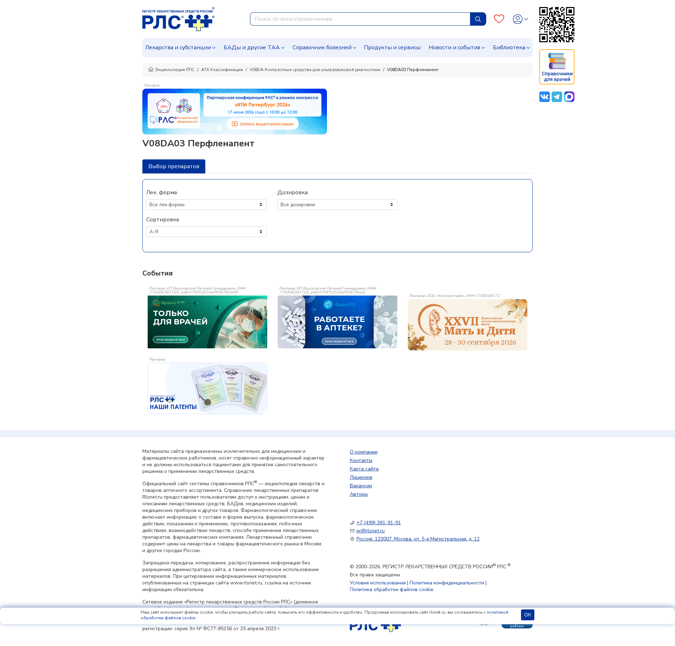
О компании (364, 452)
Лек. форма (161, 192)
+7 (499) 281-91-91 (378, 522)
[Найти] (478, 19)
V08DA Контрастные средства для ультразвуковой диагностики (315, 69)
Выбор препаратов (173, 166)
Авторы (359, 494)
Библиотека (509, 47)
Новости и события (454, 47)
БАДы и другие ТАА (252, 47)
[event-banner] (467, 324)
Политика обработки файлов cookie (391, 589)
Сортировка (162, 219)
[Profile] (520, 19)
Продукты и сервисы (392, 47)
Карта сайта (364, 469)
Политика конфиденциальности (447, 583)
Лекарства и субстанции (178, 47)
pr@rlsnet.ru (370, 530)
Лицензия (361, 477)
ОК (527, 615)
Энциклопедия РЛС (174, 69)
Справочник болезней (322, 47)
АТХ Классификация (222, 69)
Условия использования (378, 583)
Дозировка (292, 192)
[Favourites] (499, 19)
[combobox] (360, 19)
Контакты (361, 460)
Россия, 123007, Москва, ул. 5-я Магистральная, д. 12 (418, 539)
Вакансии (361, 485)
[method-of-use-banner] (234, 111)
